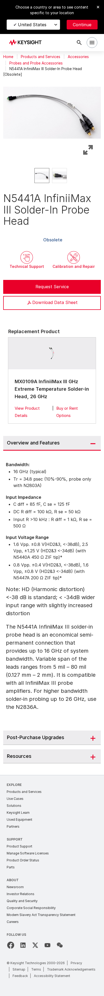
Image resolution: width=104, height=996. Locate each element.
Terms (36, 969)
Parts (11, 867)
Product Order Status (23, 860)
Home (8, 57)
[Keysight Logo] (27, 43)
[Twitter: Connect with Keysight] (35, 945)
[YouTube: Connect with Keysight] (47, 945)
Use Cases (15, 799)
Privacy (76, 963)
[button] (52, 112)
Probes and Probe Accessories (36, 63)
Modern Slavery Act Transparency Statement (41, 915)
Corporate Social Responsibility (31, 908)
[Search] (79, 42)
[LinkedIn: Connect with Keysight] (23, 945)
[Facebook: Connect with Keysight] (11, 945)
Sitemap (19, 969)
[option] (41, 175)
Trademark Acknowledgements (71, 969)
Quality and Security (22, 901)
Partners (13, 826)
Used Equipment (19, 820)
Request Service (52, 286)
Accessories (78, 57)
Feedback (20, 976)
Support (15, 839)
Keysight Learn (18, 813)
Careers (13, 922)
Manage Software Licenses (28, 853)
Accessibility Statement (52, 976)
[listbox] (52, 175)
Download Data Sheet (55, 302)
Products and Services (40, 57)
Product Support (19, 846)
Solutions (14, 806)
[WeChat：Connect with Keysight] (60, 945)
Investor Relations (20, 894)
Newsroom (15, 887)
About (13, 880)
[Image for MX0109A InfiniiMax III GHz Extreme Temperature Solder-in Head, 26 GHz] (52, 353)
